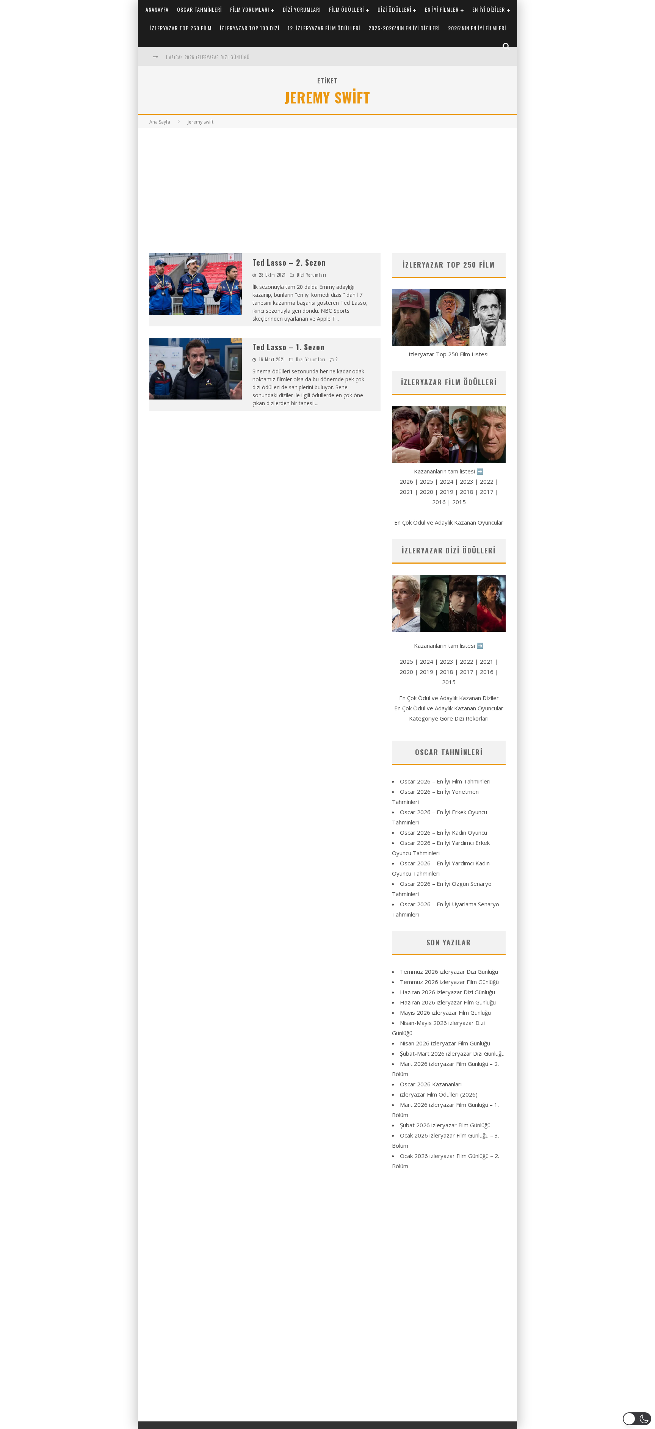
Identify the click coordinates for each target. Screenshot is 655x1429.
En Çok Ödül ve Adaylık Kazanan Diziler (449, 698)
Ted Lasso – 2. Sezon (289, 262)
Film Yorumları (249, 9)
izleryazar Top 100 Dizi (249, 28)
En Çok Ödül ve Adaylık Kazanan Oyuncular (448, 522)
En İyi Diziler (488, 9)
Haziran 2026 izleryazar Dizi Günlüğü (208, 57)
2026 (406, 481)
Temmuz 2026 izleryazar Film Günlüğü (449, 982)
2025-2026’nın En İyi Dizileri (404, 28)
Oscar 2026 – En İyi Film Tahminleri (445, 781)
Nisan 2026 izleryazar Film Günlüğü (445, 1043)
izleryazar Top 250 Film (181, 28)
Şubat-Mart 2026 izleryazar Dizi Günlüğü (452, 1053)
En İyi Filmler (442, 9)
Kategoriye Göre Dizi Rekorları (449, 718)
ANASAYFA (157, 9)
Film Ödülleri (346, 9)
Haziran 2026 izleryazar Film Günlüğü (448, 1002)
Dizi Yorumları (302, 9)
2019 (446, 491)
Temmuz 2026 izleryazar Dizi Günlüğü (449, 971)
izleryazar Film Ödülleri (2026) (439, 1094)
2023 (466, 481)
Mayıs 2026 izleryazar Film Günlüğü (445, 1012)
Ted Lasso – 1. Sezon (288, 347)
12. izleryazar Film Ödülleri (324, 28)
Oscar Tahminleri (199, 9)
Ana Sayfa (159, 122)
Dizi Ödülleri (394, 9)
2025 (426, 481)
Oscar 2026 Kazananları (431, 1084)
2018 (466, 491)
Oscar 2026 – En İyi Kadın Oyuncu (443, 832)
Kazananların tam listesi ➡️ (449, 645)
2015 (459, 502)
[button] (637, 1418)
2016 (439, 502)
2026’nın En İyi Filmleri (477, 28)
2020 (426, 491)
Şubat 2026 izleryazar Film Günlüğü (445, 1125)
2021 (406, 491)
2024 (446, 481)
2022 (487, 481)
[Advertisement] (327, 185)
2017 (487, 491)
